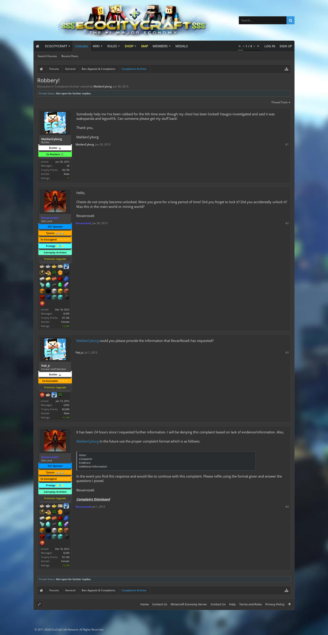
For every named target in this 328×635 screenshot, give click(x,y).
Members (160, 46)
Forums (81, 46)
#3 (287, 352)
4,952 (66, 405)
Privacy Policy (274, 604)
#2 (287, 223)
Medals (181, 46)
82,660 (65, 409)
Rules (112, 46)
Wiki (96, 46)
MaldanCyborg (87, 340)
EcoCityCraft (56, 46)
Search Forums (47, 56)
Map (144, 46)
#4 (287, 506)
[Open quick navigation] (286, 69)
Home (144, 604)
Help (232, 604)
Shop (129, 46)
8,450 (66, 313)
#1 (287, 144)
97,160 (65, 317)
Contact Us (159, 604)
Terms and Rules (250, 604)
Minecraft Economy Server (189, 604)
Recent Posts (69, 56)
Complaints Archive (67, 86)
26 (68, 165)
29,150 (65, 170)
